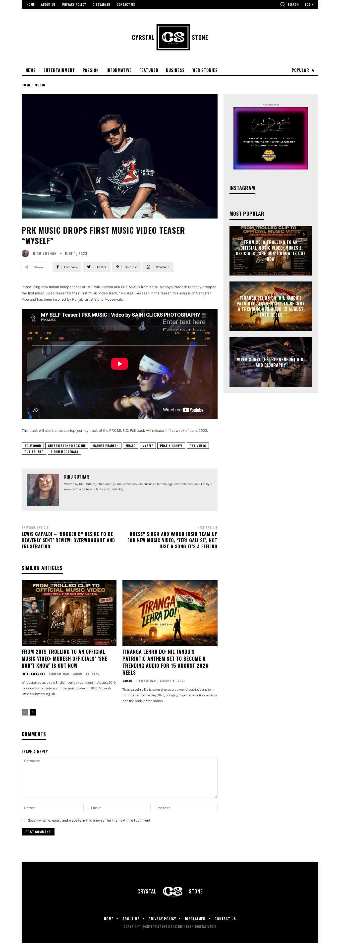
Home (26, 84)
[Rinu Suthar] (27, 253)
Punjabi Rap (34, 451)
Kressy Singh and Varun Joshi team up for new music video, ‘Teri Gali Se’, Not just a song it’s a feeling (172, 540)
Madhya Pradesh (106, 446)
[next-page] (33, 712)
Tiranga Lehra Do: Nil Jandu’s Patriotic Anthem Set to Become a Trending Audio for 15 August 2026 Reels (165, 662)
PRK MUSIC (197, 446)
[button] (289, 4)
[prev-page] (25, 712)
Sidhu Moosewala (64, 451)
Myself (147, 446)
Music (40, 84)
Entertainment (33, 673)
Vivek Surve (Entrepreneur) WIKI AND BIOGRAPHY (271, 362)
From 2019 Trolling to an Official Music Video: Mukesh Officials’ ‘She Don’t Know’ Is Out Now (64, 658)
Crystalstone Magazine (67, 446)
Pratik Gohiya (171, 446)
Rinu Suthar (45, 253)
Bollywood (32, 446)
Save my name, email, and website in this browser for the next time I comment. (89, 820)
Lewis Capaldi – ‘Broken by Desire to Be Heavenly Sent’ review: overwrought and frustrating (68, 540)
